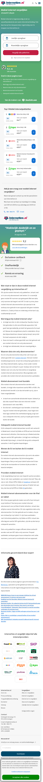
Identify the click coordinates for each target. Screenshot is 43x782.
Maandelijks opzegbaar (19, 45)
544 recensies (11, 71)
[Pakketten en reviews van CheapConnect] (8, 651)
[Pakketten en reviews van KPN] (34, 665)
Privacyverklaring (6, 696)
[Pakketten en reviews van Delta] (34, 672)
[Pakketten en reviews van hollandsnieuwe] (21, 658)
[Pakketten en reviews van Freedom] (8, 644)
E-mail (22, 212)
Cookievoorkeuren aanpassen (21, 772)
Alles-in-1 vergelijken (28, 693)
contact (18, 196)
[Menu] (39, 3)
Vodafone (27, 482)
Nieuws (3, 708)
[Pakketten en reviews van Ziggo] (21, 665)
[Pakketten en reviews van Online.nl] (21, 644)
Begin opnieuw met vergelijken (22, 58)
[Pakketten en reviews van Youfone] (21, 672)
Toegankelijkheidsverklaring (9, 699)
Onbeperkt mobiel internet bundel (13, 93)
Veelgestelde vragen (28, 711)
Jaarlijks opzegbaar (18, 38)
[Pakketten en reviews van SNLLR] (8, 672)
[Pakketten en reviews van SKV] (21, 679)
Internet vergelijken (28, 696)
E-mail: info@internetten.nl (9, 722)
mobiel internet (20, 358)
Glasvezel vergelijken (28, 702)
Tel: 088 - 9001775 (6, 724)
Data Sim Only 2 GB (23, 114)
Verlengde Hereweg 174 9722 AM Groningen (8, 718)
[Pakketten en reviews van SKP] (34, 644)
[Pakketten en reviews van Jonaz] (21, 651)
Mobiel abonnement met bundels (13, 90)
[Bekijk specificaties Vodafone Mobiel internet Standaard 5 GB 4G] (12, 155)
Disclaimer (4, 702)
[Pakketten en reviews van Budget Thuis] (34, 651)
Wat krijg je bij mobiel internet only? (13, 84)
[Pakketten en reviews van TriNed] (34, 658)
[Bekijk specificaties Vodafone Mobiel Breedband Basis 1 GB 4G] (12, 141)
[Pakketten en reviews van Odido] (8, 665)
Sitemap (3, 705)
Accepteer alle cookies (20, 777)
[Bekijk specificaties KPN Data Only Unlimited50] (12, 168)
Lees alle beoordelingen (19, 248)
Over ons (3, 693)
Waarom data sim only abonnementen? (14, 87)
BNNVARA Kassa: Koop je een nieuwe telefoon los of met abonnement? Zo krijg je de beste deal (18, 596)
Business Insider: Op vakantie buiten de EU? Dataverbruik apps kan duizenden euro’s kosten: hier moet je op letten (20, 604)
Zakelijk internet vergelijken (30, 705)
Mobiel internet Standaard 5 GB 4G (26, 155)
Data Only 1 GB (21, 127)
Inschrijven (21, 754)
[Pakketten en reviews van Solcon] (8, 658)
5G (24, 488)
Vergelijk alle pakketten (20, 52)
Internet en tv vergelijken (29, 699)
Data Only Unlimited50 (24, 168)
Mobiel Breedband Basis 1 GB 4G (26, 141)
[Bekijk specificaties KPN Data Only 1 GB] (12, 127)
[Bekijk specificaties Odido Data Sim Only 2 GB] (12, 114)
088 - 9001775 (10, 212)
